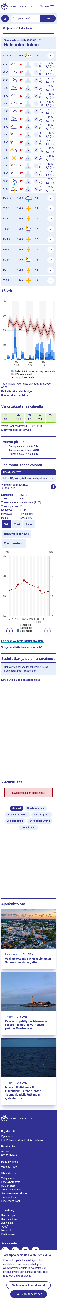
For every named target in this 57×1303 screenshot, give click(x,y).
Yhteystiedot (8, 1178)
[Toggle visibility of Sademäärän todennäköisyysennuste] (33, 371)
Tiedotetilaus (8, 1197)
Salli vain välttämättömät (28, 1285)
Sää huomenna (36, 808)
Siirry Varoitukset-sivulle (16, 429)
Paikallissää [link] (25, 28)
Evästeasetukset (10, 1201)
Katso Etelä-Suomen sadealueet (20, 679)
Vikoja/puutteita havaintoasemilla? (22, 647)
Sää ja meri (9, 28)
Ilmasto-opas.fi (9, 1215)
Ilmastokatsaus (9, 1219)
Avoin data (7, 1222)
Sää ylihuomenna (18, 814)
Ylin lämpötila (42, 814)
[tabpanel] (28, 591)
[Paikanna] (5, 18)
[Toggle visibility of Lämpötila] (24, 624)
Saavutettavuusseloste (14, 1193)
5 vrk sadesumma (39, 820)
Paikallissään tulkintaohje (16, 391)
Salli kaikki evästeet (28, 1294)
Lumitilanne (28, 827)
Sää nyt (16, 808)
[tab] (6, 524)
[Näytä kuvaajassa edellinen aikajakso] (9, 631)
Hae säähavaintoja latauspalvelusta (22, 640)
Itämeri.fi (6, 1230)
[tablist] (28, 534)
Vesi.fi (4, 1226)
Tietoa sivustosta (11, 1189)
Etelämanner (8, 1234)
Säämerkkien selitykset (15, 395)
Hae (48, 18)
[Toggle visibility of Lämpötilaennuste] (22, 377)
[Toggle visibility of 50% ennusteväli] (21, 374)
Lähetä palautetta (10, 1181)
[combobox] (27, 18)
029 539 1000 (9, 1166)
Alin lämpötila (15, 820)
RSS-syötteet (8, 1185)
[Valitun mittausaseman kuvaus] (53, 486)
